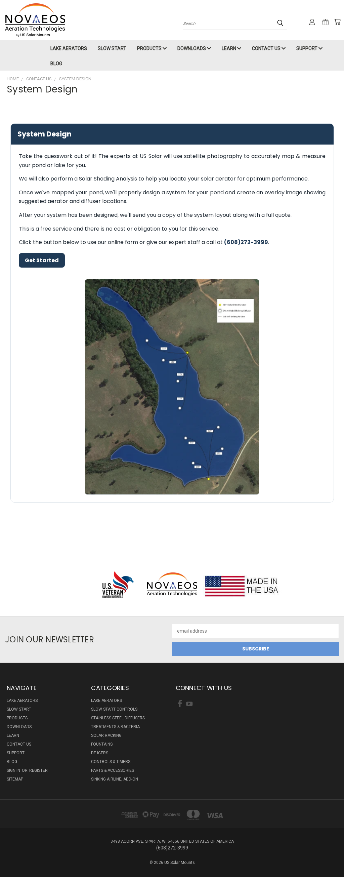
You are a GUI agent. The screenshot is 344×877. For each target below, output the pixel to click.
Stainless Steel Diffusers (118, 718)
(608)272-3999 (246, 242)
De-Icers (99, 753)
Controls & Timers (110, 761)
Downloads (192, 48)
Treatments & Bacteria (115, 726)
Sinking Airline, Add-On (114, 779)
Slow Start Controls (114, 709)
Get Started (42, 260)
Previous (334, 856)
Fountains (102, 744)
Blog (56, 63)
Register (38, 770)
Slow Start (112, 48)
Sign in (14, 770)
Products (150, 48)
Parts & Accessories (112, 770)
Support (307, 48)
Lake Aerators (68, 48)
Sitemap (15, 779)
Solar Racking (106, 735)
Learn (229, 48)
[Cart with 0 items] (337, 21)
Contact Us (267, 48)
